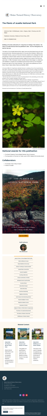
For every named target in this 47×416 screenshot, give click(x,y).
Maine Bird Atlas (23, 288)
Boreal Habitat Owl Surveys (23, 263)
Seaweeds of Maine (23, 305)
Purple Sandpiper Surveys (23, 299)
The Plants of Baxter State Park (23, 313)
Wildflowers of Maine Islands (24, 316)
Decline (11, 411)
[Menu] (44, 6)
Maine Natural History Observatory (26, 15)
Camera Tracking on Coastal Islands (23, 266)
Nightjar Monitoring (23, 294)
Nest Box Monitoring (23, 291)
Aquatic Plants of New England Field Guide (23, 258)
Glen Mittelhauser (23, 251)
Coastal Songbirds (23, 272)
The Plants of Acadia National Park (23, 310)
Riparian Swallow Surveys (23, 302)
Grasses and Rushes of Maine (23, 277)
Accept (5, 411)
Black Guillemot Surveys (23, 261)
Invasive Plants (23, 283)
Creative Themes (37, 412)
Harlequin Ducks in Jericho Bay (23, 280)
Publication (7, 342)
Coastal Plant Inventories (23, 269)
